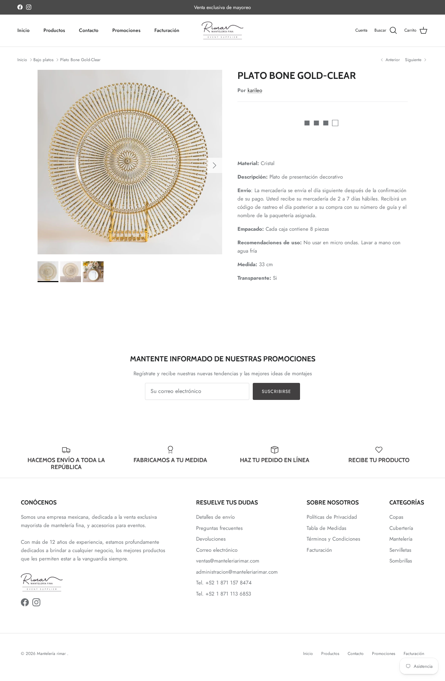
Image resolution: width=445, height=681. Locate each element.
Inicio (23, 30)
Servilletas (400, 550)
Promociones (126, 30)
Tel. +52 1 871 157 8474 (224, 582)
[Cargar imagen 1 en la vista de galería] (130, 162)
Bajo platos (43, 60)
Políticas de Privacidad (332, 517)
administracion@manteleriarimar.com (237, 572)
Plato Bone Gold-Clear (80, 60)
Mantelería (400, 539)
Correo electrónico (216, 550)
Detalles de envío (215, 517)
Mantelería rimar (52, 653)
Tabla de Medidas (326, 528)
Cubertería (401, 528)
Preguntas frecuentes (219, 528)
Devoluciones (211, 539)
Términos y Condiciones (333, 539)
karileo (255, 90)
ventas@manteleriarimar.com (227, 561)
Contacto (88, 30)
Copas (396, 517)
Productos (54, 30)
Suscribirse (276, 391)
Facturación (166, 30)
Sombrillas (400, 561)
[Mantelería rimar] (222, 31)
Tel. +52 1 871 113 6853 (223, 594)
